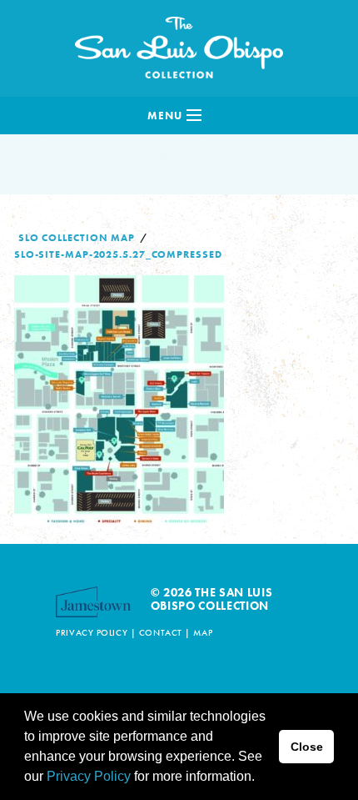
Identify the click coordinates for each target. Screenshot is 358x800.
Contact (160, 632)
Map (202, 632)
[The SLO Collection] (179, 44)
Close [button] (307, 746)
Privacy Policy (91, 632)
